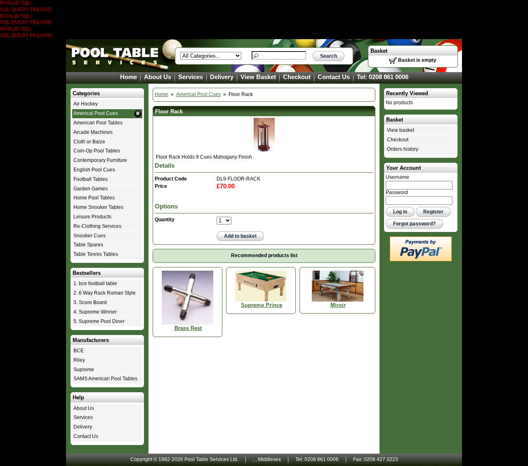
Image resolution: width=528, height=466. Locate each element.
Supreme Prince (261, 305)
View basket (400, 130)
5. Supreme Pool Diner (99, 321)
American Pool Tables (98, 123)
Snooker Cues (89, 236)
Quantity (164, 219)
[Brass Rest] (187, 297)
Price (161, 186)
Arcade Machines (93, 132)
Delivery (221, 77)
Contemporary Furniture (100, 160)
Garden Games (90, 189)
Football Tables (90, 179)
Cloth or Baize (89, 142)
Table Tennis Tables (95, 254)
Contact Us (334, 77)
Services (190, 77)
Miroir (338, 305)
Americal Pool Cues (198, 94)
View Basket (258, 77)
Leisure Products (92, 217)
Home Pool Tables (94, 198)
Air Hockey (85, 104)
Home (128, 77)
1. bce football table (95, 283)
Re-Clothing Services (97, 226)
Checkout (297, 77)
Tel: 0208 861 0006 (382, 77)
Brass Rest (188, 328)
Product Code (171, 179)
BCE (78, 351)
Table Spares (88, 245)
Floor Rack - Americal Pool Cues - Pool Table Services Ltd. (115, 55)
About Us (157, 77)
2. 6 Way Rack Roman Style (104, 293)
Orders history (402, 149)
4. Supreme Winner (95, 312)
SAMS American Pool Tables (105, 379)
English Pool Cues (94, 170)
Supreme (83, 369)
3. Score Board (90, 302)
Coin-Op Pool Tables (96, 151)
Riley (79, 360)
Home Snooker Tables (98, 207)
